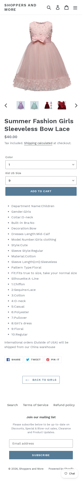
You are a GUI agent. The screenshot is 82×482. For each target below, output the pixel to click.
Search (12, 405)
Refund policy (64, 405)
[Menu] (75, 7)
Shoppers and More (20, 7)
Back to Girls (44, 379)
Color (9, 157)
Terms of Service (35, 405)
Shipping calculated (38, 143)
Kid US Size (13, 173)
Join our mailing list (41, 417)
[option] (21, 105)
